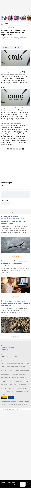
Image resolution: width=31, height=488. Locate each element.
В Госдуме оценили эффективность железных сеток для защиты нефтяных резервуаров (14, 219)
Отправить (5, 203)
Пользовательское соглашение (7, 347)
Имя (3, 185)
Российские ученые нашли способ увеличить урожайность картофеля (15, 303)
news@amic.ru (24, 377)
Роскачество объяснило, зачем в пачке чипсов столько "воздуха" (15, 263)
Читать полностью (15, 256)
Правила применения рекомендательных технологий (12, 359)
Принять (23, 484)
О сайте (2, 352)
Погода (2, 351)
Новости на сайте (5, 343)
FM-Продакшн (4, 345)
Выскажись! (5, 47)
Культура (11, 27)
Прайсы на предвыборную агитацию (8, 354)
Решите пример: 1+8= (6, 200)
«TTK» (20, 409)
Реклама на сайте (5, 349)
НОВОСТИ (3, 27)
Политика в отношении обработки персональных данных (13, 360)
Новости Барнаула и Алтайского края (9, 356)
